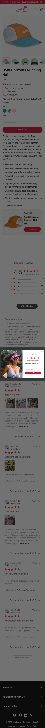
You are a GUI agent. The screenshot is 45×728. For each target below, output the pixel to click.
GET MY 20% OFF (33, 373)
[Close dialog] (42, 351)
